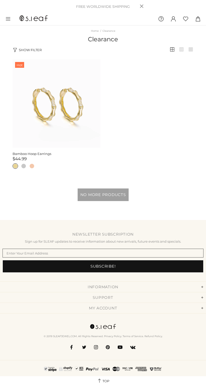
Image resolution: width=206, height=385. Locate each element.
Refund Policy (153, 336)
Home (95, 31)
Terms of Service (133, 336)
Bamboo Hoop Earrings (32, 154)
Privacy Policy (112, 336)
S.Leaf (33, 19)
